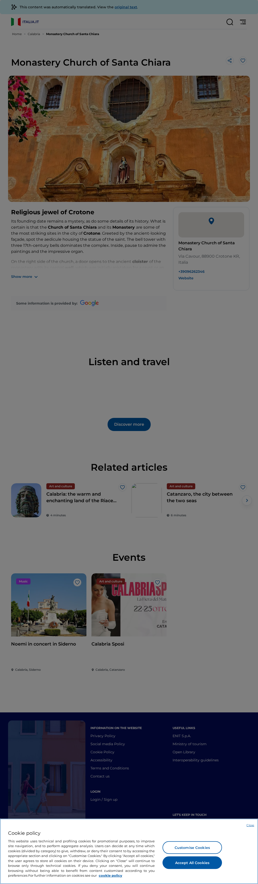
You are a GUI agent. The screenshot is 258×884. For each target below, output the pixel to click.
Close (250, 825)
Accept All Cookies (192, 862)
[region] (129, 851)
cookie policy (110, 875)
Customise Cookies (192, 847)
